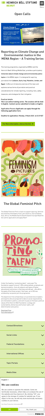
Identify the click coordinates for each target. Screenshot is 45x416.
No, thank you (31, 409)
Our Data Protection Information (11, 404)
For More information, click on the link (17, 124)
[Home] (19, 4)
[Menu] (42, 3)
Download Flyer (6, 310)
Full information (6, 312)
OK (9, 409)
